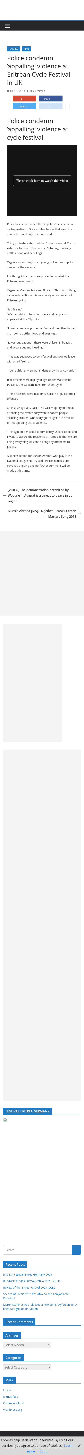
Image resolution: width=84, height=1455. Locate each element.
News (26, 48)
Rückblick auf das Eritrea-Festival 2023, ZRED (31, 1281)
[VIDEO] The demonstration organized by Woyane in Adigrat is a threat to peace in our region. (41, 496)
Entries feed (10, 1396)
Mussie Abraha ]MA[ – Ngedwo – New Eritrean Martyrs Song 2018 (42, 514)
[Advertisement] (42, 573)
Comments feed (13, 1403)
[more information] (67, 107)
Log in (7, 1390)
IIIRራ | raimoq (37, 91)
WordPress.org (12, 1409)
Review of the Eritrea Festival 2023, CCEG (29, 1287)
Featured (14, 48)
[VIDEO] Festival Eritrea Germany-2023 (27, 1274)
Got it (43, 1451)
